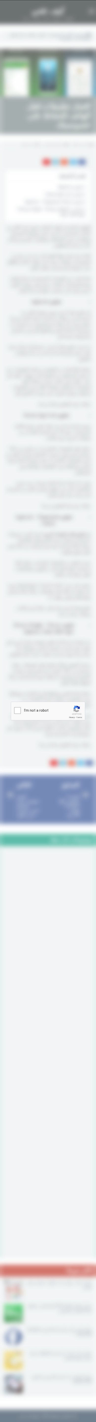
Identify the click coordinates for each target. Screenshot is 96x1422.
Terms (79, 717)
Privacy (72, 717)
